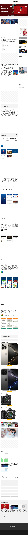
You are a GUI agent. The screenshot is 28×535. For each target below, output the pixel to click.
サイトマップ (20, 85)
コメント (2, 479)
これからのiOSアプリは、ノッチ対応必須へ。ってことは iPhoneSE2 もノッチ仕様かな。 (13, 464)
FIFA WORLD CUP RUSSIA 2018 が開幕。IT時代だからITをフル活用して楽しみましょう (9, 40)
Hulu (8, 109)
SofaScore (5, 48)
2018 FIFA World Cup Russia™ (7, 145)
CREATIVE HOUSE (21, 87)
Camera (26, 49)
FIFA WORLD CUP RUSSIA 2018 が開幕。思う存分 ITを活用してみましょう (5, 511)
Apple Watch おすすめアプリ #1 (4, 520)
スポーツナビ (5, 229)
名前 (1, 486)
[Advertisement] (9, 30)
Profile (20, 84)
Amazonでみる (9, 365)
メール (2, 489)
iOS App (6, 11)
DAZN (10, 109)
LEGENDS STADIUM (8, 116)
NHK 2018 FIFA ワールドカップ (7, 45)
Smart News (10, 468)
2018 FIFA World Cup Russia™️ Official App (8, 44)
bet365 (6, 113)
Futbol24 (4, 49)
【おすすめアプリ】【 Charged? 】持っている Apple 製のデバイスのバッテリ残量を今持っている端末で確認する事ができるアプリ (23, 511)
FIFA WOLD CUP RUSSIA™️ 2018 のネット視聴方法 (8, 41)
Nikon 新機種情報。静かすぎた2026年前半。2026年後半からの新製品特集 (23, 47)
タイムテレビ (10, 458)
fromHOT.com (11, 112)
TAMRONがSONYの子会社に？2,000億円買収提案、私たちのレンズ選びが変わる (23, 56)
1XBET (3, 113)
